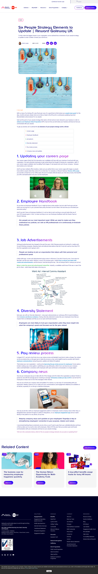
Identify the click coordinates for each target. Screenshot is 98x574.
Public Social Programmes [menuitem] (57, 549)
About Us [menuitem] (69, 516)
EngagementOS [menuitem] (38, 516)
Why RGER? (34, 7)
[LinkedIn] (5, 555)
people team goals (70, 113)
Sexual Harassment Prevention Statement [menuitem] (72, 544)
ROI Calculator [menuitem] (86, 531)
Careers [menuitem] (69, 539)
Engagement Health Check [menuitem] (89, 529)
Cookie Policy (34, 568)
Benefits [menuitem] (53, 516)
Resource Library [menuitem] (87, 516)
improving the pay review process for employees (58, 364)
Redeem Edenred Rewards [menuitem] (89, 539)
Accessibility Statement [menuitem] (88, 536)
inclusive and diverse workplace (29, 317)
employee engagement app (62, 412)
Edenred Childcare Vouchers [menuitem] (55, 530)
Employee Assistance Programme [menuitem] (56, 557)
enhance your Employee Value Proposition (29, 122)
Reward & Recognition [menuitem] (56, 540)
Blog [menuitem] (84, 521)
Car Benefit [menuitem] (53, 526)
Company (64, 7)
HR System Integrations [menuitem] (39, 531)
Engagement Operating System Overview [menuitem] (39, 520)
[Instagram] (10, 555)
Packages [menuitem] (69, 524)
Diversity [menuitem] (69, 536)
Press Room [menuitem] (70, 531)
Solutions (26, 7)
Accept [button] (49, 571)
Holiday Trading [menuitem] (54, 524)
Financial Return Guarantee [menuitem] (73, 526)
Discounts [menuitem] (53, 534)
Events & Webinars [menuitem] (87, 519)
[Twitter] (2, 555)
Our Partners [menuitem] (70, 521)
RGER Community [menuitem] (71, 529)
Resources (43, 7)
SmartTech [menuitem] (53, 519)
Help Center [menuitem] (86, 534)
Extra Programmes (53, 7)
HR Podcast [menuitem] (86, 524)
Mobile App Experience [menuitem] (39, 523)
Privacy (27, 568)
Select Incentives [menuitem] (55, 551)
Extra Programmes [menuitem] (55, 546)
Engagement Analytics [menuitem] (39, 533)
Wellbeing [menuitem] (53, 543)
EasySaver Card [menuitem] (54, 537)
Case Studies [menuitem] (86, 526)
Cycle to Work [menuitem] (54, 521)
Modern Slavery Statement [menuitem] (73, 541)
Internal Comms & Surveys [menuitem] (40, 526)
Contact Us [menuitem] (69, 534)
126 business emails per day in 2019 (60, 377)
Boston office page (73, 171)
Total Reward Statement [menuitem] (40, 528)
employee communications (24, 361)
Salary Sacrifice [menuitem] (54, 554)
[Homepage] (9, 8)
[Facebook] (8, 555)
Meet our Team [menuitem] (70, 519)
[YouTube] (13, 555)
